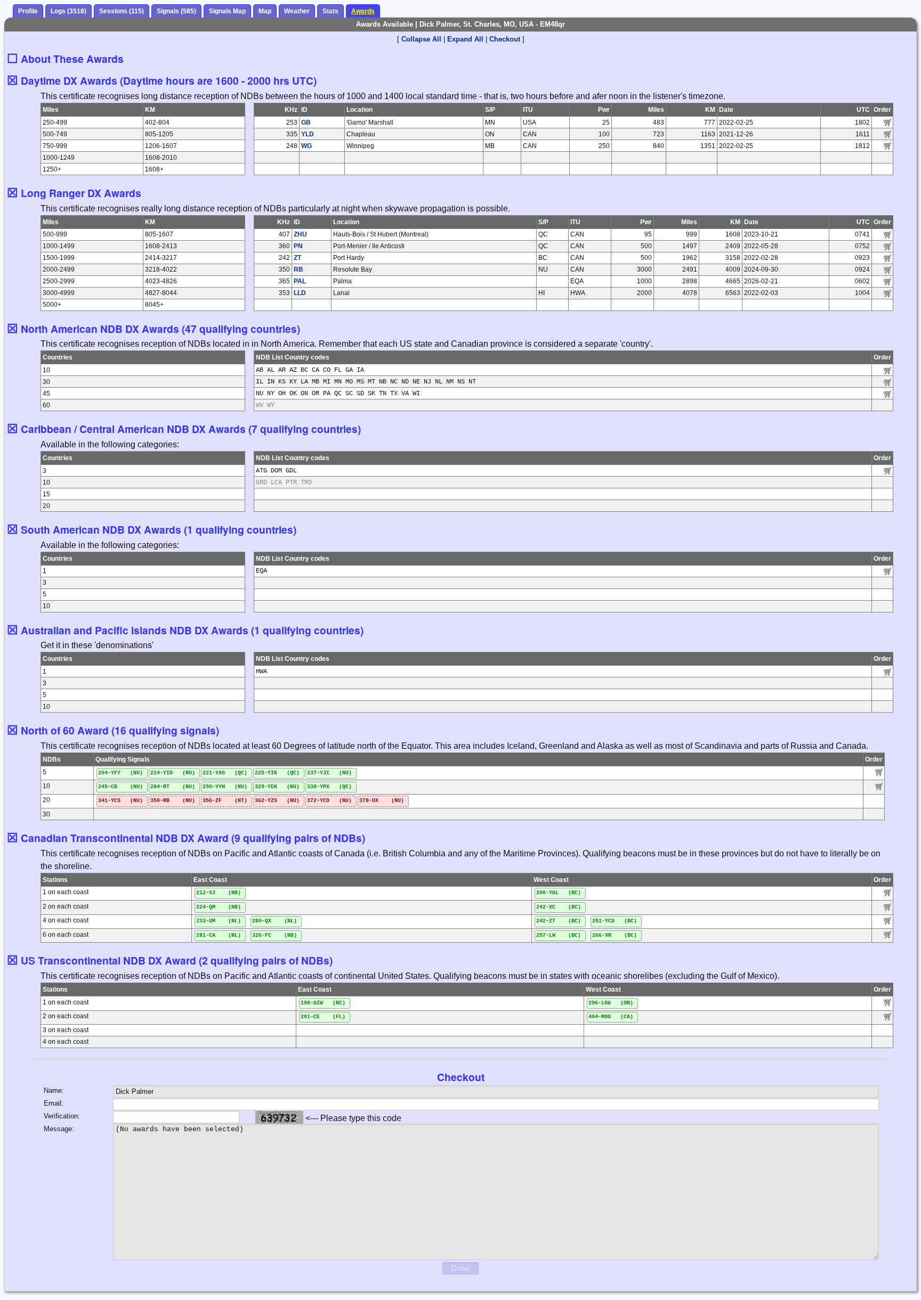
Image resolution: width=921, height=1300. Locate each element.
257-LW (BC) (558, 935)
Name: (54, 1090)
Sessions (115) (121, 11)
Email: (53, 1103)
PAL (300, 281)
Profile (28, 11)
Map (264, 11)
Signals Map (227, 11)
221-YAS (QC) (225, 773)
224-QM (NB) (218, 907)
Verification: (62, 1116)
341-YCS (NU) (120, 801)
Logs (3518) (68, 11)
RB (298, 269)
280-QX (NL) (274, 921)
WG (306, 146)
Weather (297, 11)
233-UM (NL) (218, 921)
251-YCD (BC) (614, 921)
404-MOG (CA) (610, 1017)
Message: (59, 1129)
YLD (307, 134)
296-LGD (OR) (610, 1003)
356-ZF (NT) (225, 801)
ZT (297, 257)
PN (298, 246)
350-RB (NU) (172, 801)
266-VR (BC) (614, 935)
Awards (363, 11)
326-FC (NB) (274, 935)
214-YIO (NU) (172, 773)
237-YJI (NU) (329, 773)
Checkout (504, 39)
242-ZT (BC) (558, 921)
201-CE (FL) (323, 1017)
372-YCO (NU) (329, 801)
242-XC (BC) (558, 907)
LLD (300, 293)
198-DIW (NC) (323, 1003)
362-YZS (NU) (277, 801)
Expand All (465, 39)
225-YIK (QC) (277, 773)
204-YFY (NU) (120, 773)
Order (461, 1268)
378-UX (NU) (381, 801)
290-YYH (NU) (225, 787)
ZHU (300, 234)
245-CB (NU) (120, 787)
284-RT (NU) (172, 787)
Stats (330, 11)
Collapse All (421, 39)
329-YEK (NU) (277, 787)
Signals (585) (176, 11)
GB (306, 122)
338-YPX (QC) (329, 787)
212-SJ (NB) (218, 893)
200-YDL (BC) (558, 893)
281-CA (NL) (218, 935)
